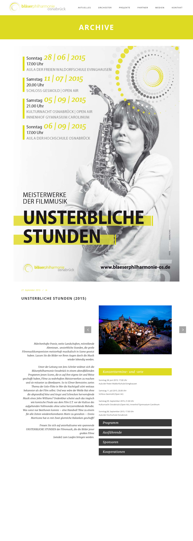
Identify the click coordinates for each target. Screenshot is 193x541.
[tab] (135, 371)
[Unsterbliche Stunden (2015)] (96, 164)
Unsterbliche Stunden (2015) (53, 298)
